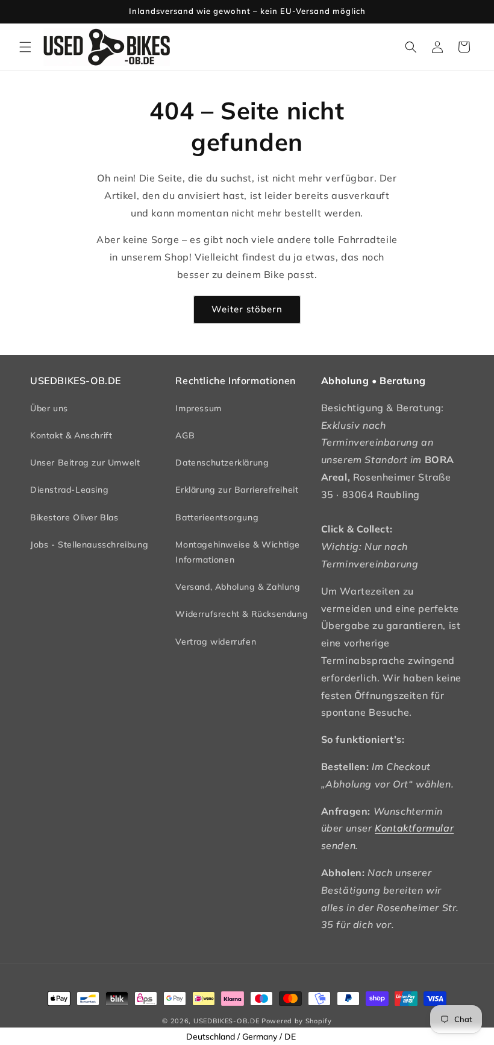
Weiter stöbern (247, 309)
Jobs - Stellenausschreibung (89, 544)
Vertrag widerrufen (215, 641)
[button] (25, 47)
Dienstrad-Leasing (69, 489)
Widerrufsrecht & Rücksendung (241, 613)
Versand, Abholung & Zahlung (237, 586)
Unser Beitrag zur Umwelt (85, 462)
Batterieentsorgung (216, 517)
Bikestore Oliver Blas (74, 517)
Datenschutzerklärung (222, 462)
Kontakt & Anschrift (71, 435)
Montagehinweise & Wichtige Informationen (237, 552)
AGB (185, 435)
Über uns (49, 408)
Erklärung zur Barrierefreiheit (236, 489)
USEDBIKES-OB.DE (226, 1021)
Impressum (198, 408)
